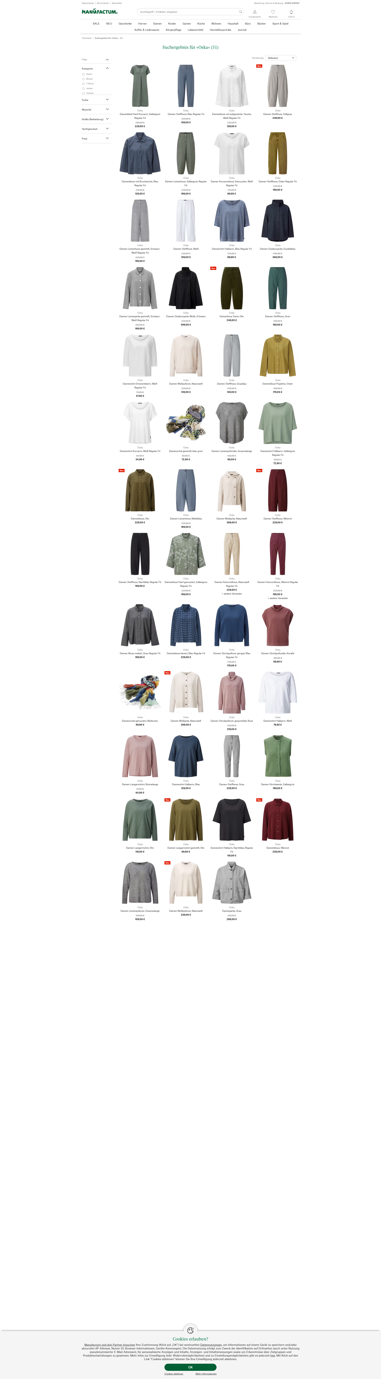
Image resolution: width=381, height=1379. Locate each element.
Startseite (86, 38)
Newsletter (117, 3)
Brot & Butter (103, 3)
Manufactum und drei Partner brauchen (109, 1344)
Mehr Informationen (206, 1373)
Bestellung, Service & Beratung (276, 3)
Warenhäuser (88, 3)
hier (272, 1355)
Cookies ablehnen (173, 1373)
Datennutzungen (211, 1344)
